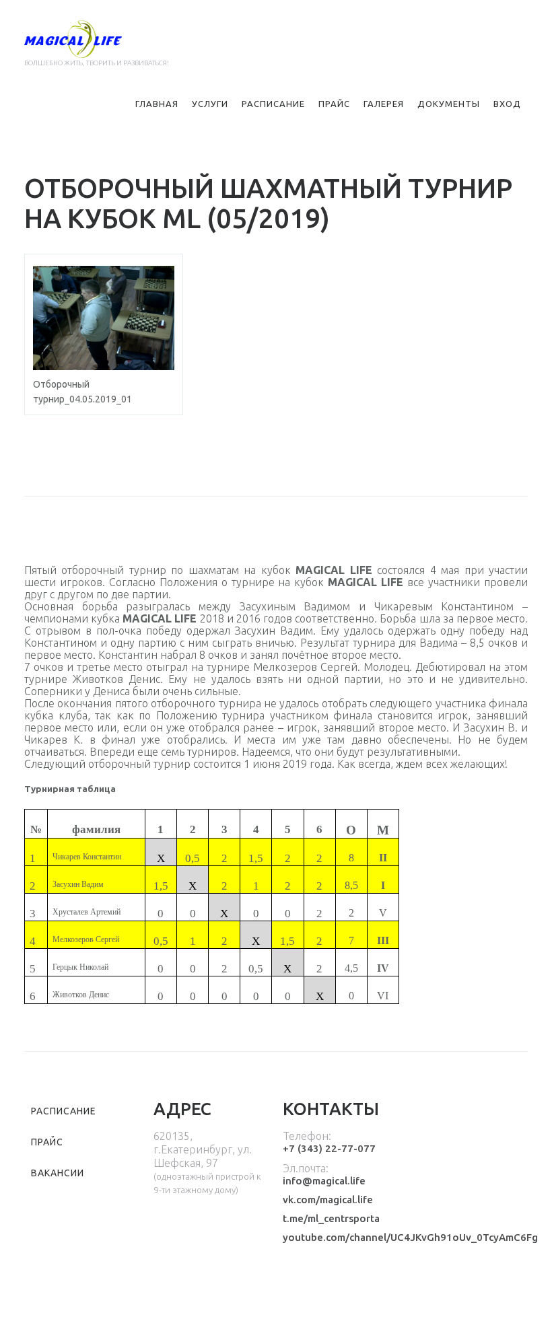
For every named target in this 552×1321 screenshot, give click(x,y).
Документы (448, 103)
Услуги (210, 103)
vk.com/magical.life (328, 1199)
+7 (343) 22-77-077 (329, 1148)
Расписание (273, 103)
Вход (507, 103)
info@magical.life (324, 1180)
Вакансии (57, 1173)
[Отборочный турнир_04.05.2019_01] (103, 318)
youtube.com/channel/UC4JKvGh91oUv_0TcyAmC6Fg (410, 1237)
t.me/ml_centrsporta (331, 1218)
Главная (156, 103)
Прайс (334, 103)
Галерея (384, 103)
